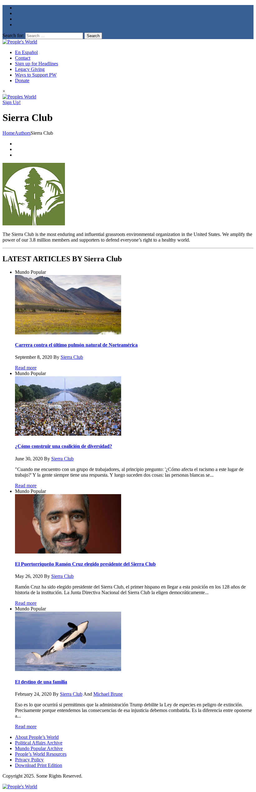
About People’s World (37, 737)
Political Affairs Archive (38, 742)
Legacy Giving (30, 69)
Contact (22, 58)
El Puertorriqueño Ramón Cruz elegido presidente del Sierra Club (85, 564)
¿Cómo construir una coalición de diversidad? (63, 446)
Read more (26, 367)
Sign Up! (11, 102)
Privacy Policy (29, 759)
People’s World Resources (40, 754)
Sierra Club (72, 357)
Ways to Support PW (36, 75)
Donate (22, 80)
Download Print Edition (38, 765)
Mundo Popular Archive (39, 748)
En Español (26, 52)
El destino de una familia (41, 681)
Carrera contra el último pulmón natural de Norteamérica (76, 345)
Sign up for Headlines (36, 63)
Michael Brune (108, 694)
